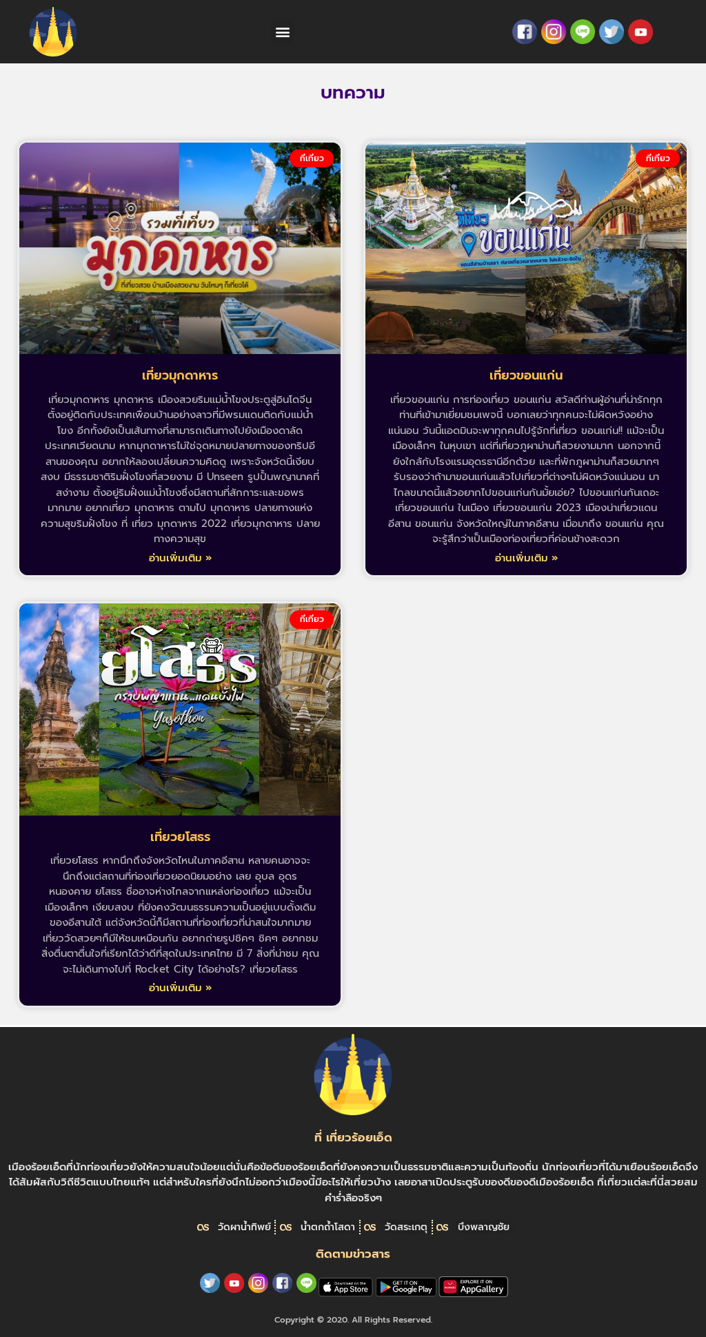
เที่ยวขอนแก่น (526, 375)
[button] (282, 32)
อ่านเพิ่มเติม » (180, 558)
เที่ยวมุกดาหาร (180, 375)
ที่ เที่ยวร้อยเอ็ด (353, 1137)
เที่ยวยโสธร (180, 837)
